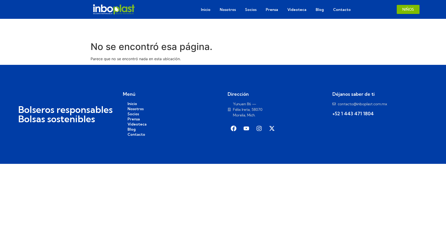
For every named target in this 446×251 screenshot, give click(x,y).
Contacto (342, 9)
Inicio (205, 9)
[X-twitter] (272, 128)
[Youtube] (246, 128)
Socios (250, 9)
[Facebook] (233, 128)
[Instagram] (259, 128)
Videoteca (296, 9)
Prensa (272, 9)
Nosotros (228, 9)
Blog (320, 9)
